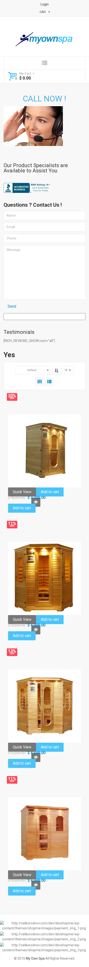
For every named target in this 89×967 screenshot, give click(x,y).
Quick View (22, 492)
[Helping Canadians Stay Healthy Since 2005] (44, 39)
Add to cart (50, 492)
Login (45, 4)
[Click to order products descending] (56, 370)
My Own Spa (35, 958)
